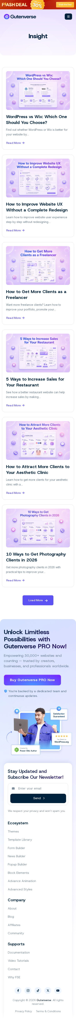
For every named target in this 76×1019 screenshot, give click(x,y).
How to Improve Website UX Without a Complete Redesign (37, 207)
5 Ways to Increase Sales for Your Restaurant (35, 382)
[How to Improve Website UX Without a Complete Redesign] (38, 178)
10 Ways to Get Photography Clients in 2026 (36, 557)
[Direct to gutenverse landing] (20, 16)
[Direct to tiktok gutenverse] (37, 990)
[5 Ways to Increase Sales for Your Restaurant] (38, 353)
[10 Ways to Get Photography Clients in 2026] (38, 528)
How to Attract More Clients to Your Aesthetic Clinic (37, 469)
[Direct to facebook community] (18, 990)
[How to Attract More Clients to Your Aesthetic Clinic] (38, 440)
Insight (38, 36)
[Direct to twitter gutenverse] (47, 990)
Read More (13, 143)
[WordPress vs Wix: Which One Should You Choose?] (38, 90)
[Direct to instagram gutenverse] (28, 990)
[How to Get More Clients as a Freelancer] (38, 265)
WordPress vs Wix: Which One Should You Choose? (36, 119)
